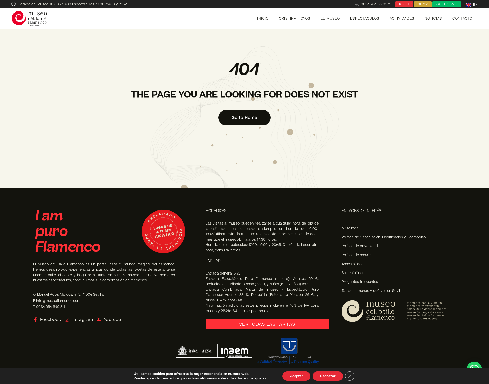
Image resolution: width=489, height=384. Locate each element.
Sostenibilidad (353, 272)
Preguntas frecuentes (360, 281)
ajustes (260, 378)
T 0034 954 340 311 (49, 306)
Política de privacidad (360, 246)
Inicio (263, 18)
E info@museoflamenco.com (56, 300)
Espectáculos (364, 18)
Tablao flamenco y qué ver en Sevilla (372, 290)
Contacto (462, 18)
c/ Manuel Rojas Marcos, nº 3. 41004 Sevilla (68, 294)
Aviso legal (350, 228)
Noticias (433, 18)
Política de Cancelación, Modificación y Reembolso (384, 237)
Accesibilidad (353, 264)
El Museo (330, 18)
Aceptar (296, 376)
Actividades (402, 18)
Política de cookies (357, 255)
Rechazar (327, 376)
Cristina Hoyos (294, 18)
